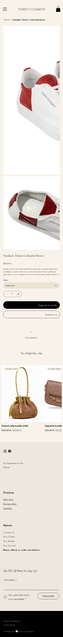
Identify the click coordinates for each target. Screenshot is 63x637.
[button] (58, 9)
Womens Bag (10, 503)
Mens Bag (8, 499)
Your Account (9, 545)
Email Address (10, 580)
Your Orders (9, 536)
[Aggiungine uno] (18, 294)
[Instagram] (5, 451)
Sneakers (7, 508)
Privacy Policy (9, 625)
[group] (31, 399)
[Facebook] (10, 451)
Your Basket (9, 540)
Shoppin (7, 492)
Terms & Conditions (12, 621)
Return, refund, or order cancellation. (21, 549)
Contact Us (9, 532)
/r (23, 463)
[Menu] (5, 9)
